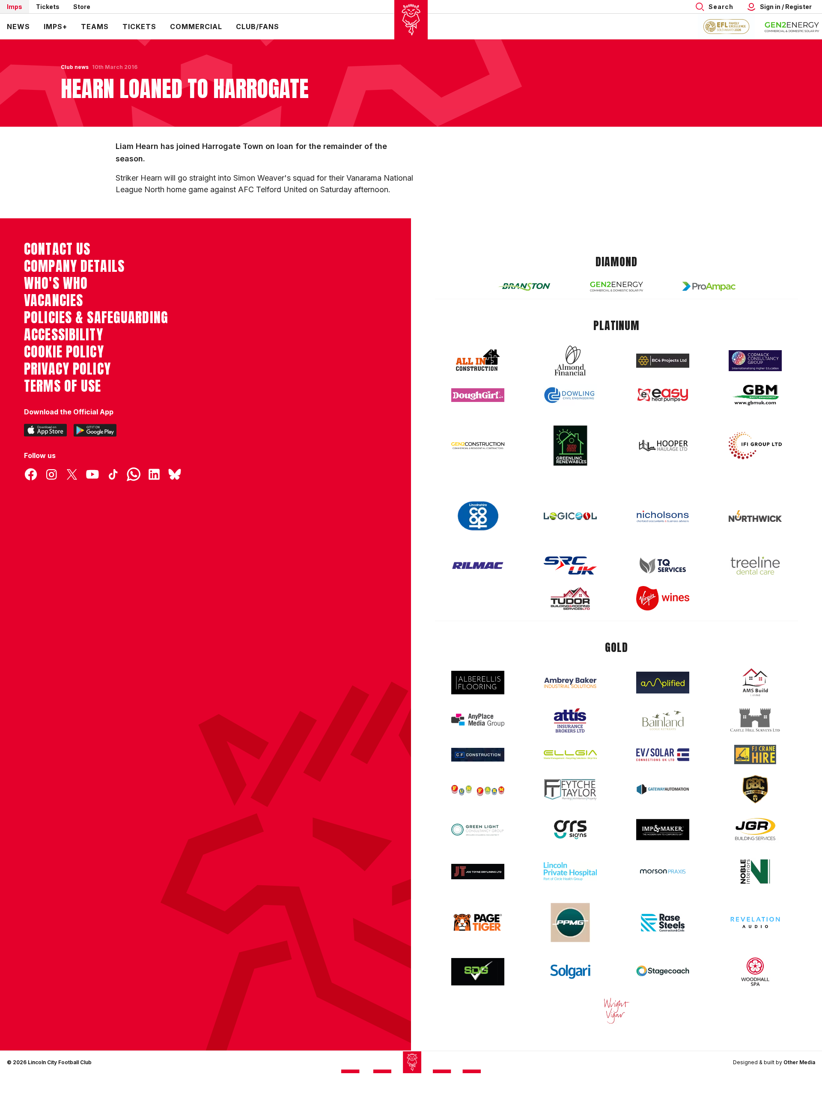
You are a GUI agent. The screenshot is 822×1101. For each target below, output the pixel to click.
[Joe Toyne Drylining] (477, 871)
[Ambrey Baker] (570, 682)
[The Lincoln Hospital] (570, 871)
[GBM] (755, 395)
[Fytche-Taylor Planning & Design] (570, 789)
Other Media (799, 1062)
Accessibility (63, 335)
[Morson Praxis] (662, 871)
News (18, 26)
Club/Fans (257, 26)
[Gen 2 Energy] (616, 287)
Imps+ (55, 26)
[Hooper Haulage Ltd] (662, 445)
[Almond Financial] (570, 360)
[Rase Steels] (662, 922)
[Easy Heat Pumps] (662, 395)
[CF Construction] (477, 755)
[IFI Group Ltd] (755, 445)
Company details (74, 266)
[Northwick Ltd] (755, 515)
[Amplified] (662, 682)
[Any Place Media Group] (477, 720)
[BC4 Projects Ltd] (662, 360)
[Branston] (524, 286)
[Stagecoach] (662, 971)
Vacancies (53, 300)
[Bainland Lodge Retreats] (662, 720)
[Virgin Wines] (662, 598)
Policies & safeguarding (96, 317)
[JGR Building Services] (755, 829)
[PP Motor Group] (570, 922)
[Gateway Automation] (662, 789)
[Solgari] (570, 971)
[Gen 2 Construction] (477, 445)
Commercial (196, 26)
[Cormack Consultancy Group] (755, 360)
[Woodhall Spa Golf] (755, 972)
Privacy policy (67, 369)
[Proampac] (709, 286)
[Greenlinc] (570, 445)
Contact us (57, 249)
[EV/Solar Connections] (662, 754)
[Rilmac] (477, 565)
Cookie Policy (64, 352)
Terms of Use (62, 386)
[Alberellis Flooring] (477, 682)
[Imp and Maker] (662, 830)
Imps (14, 6)
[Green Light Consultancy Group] (477, 830)
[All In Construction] (477, 360)
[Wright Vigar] (616, 1010)
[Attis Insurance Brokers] (570, 720)
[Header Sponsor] (792, 26)
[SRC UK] (570, 565)
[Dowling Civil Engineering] (570, 395)
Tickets (48, 6)
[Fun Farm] (477, 789)
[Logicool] (570, 516)
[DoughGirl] (477, 395)
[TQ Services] (662, 565)
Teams (95, 26)
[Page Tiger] (477, 922)
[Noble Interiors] (755, 871)
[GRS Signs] (570, 829)
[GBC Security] (755, 789)
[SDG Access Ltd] (477, 971)
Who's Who (56, 283)
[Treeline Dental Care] (755, 565)
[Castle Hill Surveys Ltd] (755, 720)
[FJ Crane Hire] (755, 754)
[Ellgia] (570, 754)
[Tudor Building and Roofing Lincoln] (570, 598)
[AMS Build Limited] (755, 682)
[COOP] (477, 516)
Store (81, 6)
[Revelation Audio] (755, 922)
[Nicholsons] (662, 516)
